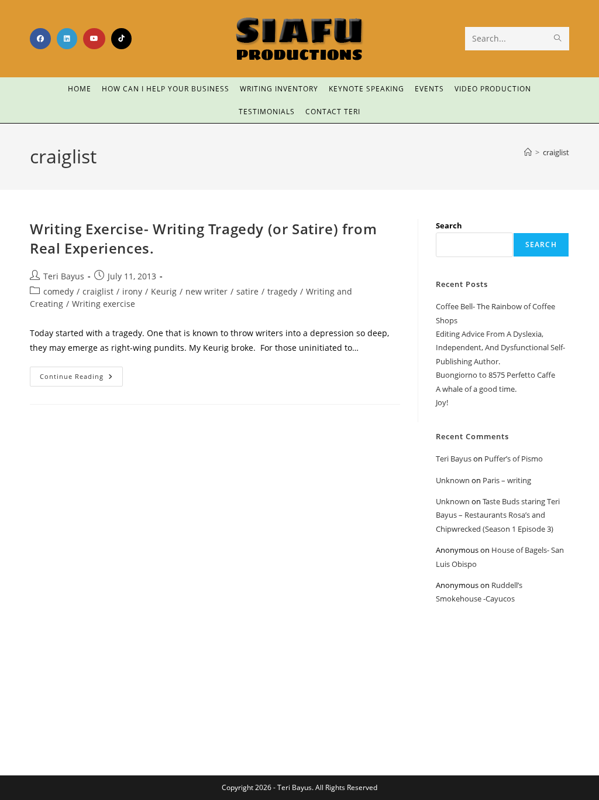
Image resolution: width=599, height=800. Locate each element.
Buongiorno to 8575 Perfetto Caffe (495, 375)
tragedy (282, 291)
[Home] (528, 152)
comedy (58, 291)
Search (449, 225)
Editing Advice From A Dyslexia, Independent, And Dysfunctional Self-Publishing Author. (500, 348)
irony (132, 291)
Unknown (453, 480)
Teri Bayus (63, 276)
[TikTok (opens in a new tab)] (121, 38)
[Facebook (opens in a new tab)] (40, 38)
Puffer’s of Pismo (513, 458)
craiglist (556, 152)
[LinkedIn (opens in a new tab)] (67, 38)
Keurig (164, 291)
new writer (206, 291)
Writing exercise (103, 303)
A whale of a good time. (476, 389)
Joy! (442, 402)
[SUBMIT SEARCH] (558, 38)
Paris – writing (507, 480)
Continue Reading (81, 374)
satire (247, 291)
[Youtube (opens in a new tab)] (94, 38)
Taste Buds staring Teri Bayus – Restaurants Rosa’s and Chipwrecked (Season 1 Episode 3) (498, 515)
